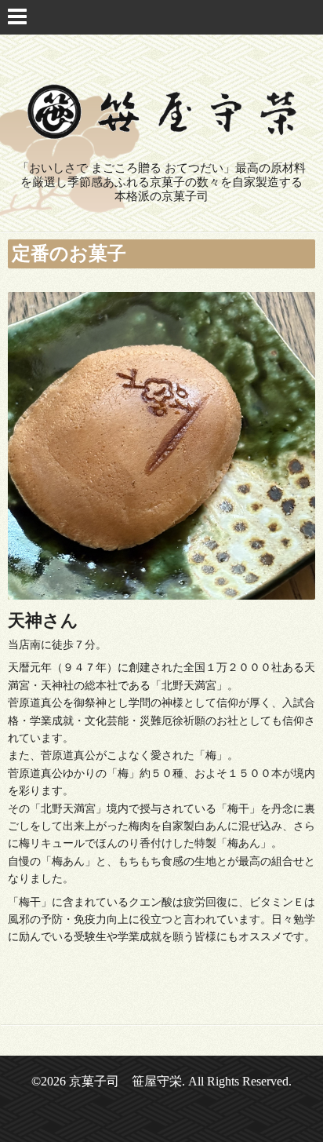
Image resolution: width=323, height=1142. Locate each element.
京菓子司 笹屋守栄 (125, 1081)
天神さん (43, 620)
